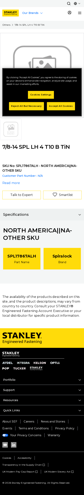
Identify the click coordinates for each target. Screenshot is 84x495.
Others (6, 24)
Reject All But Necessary (26, 106)
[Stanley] (10, 13)
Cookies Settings (41, 94)
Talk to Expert (21, 195)
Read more (11, 183)
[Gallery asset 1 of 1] (10, 129)
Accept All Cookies (61, 106)
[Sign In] (69, 13)
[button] (69, 3)
